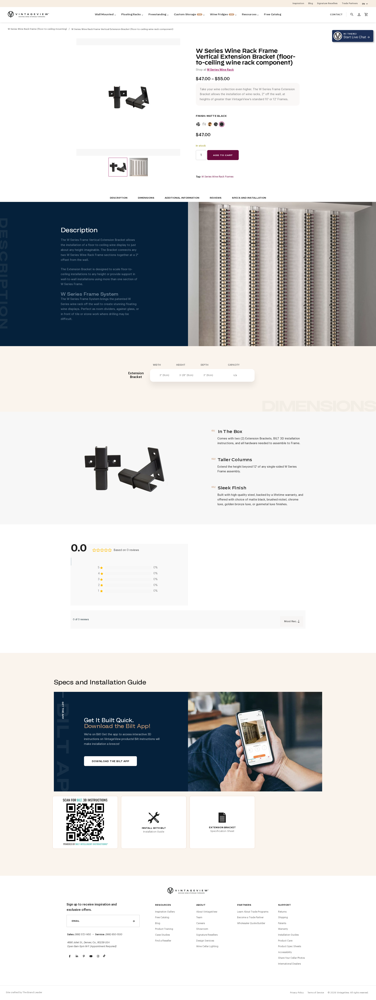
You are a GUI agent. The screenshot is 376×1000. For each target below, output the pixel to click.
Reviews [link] (215, 198)
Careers (200, 923)
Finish (200, 116)
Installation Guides (288, 935)
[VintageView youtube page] (91, 956)
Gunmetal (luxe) (215, 124)
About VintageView (206, 912)
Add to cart (223, 155)
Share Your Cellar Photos (291, 958)
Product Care (285, 941)
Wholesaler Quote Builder (251, 923)
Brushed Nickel (198, 124)
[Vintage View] (188, 890)
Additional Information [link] (182, 198)
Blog (157, 923)
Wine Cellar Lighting (207, 946)
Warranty (283, 929)
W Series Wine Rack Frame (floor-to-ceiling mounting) (37, 29)
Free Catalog (162, 917)
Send (134, 921)
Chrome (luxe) (204, 124)
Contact (336, 15)
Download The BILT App (110, 761)
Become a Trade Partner (250, 917)
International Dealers (289, 964)
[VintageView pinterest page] (84, 956)
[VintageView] (28, 14)
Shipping (283, 917)
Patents (282, 923)
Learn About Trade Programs (252, 912)
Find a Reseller (163, 941)
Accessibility (285, 952)
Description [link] (118, 198)
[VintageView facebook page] (70, 956)
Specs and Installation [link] (249, 198)
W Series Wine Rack (220, 69)
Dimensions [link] (146, 198)
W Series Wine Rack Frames (217, 176)
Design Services (205, 941)
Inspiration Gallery (165, 912)
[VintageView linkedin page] (77, 956)
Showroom (202, 929)
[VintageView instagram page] (98, 956)
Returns (282, 912)
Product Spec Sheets (289, 946)
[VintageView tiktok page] (105, 956)
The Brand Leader (32, 992)
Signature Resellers (207, 935)
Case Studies (162, 935)
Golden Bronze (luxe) (210, 124)
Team (199, 917)
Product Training (164, 929)
